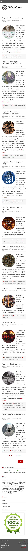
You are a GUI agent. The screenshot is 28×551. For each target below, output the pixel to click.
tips (7, 317)
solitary (12, 489)
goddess (21, 155)
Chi (14, 201)
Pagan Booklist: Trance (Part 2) (12, 364)
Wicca (19, 57)
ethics (8, 483)
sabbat (13, 450)
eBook (20, 482)
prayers (21, 105)
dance (12, 405)
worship (12, 157)
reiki (12, 202)
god (17, 155)
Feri (10, 483)
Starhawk (4, 491)
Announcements (8, 240)
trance (6, 409)
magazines (16, 105)
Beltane (4, 359)
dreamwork (17, 405)
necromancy (15, 486)
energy (17, 201)
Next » (19, 456)
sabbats (17, 359)
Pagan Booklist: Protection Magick (13, 247)
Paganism (5, 157)
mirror (9, 486)
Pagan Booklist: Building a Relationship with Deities (11, 112)
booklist (22, 479)
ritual (18, 242)
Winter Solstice (18, 450)
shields (12, 283)
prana (4, 202)
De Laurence (19, 481)
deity (15, 155)
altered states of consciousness (8, 479)
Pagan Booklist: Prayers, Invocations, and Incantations (11, 62)
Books (10, 55)
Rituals (19, 240)
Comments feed (6, 506)
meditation (12, 407)
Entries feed (5, 503)
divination (9, 482)
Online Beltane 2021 (9, 322)
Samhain (22, 242)
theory (14, 491)
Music (17, 407)
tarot (7, 491)
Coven (12, 481)
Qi (10, 202)
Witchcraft (10, 493)
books (3, 481)
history (16, 57)
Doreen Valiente (15, 482)
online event (13, 242)
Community (14, 240)
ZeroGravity (22, 541)
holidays (13, 359)
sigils (15, 283)
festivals (9, 359)
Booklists (6, 55)
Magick (21, 201)
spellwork (16, 202)
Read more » (17, 52)
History (13, 55)
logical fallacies (17, 485)
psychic (7, 202)
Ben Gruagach (6, 20)
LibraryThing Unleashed (17, 472)
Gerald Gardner (10, 57)
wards (21, 283)
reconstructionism (13, 488)
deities (14, 481)
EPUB (5, 483)
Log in (3, 500)
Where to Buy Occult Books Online (13, 288)
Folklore (13, 483)
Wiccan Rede (4, 493)
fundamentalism (19, 483)
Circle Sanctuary (6, 242)
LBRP (15, 281)
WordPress (23, 547)
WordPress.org (5, 509)
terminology (10, 491)
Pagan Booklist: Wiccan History (12, 18)
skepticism (8, 489)
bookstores (17, 315)
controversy (7, 481)
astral (9, 405)
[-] (10, 470)
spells (18, 283)
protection (7, 283)
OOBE (20, 407)
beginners (16, 479)
